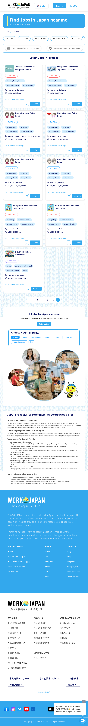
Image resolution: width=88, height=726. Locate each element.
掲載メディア (65, 628)
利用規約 (63, 638)
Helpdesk (71, 561)
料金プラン (12, 648)
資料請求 (74, 678)
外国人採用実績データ (16, 643)
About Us (71, 546)
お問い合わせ (16, 684)
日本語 (25, 337)
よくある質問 (13, 658)
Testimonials (13, 571)
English (15, 337)
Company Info (72, 566)
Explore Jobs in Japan (16, 556)
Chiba (47, 556)
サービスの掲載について (17, 668)
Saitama (48, 566)
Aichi (47, 576)
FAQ (69, 556)
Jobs (7, 31)
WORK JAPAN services (16, 566)
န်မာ (31, 342)
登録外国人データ (14, 633)
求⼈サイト (73, 684)
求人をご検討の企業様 (16, 623)
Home (10, 551)
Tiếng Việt (69, 337)
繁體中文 (58, 337)
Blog (69, 551)
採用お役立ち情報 (41, 652)
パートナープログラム (17, 663)
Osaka (47, 571)
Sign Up (73, 5)
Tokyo (47, 551)
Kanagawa (49, 561)
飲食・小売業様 (40, 633)
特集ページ (38, 618)
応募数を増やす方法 (41, 638)
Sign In (59, 5)
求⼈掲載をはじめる (19, 678)
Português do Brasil (19, 342)
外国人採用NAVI (40, 657)
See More (35, 104)
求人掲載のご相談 (43, 692)
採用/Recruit (65, 633)
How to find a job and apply (19, 561)
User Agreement (73, 571)
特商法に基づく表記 (67, 643)
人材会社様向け (40, 623)
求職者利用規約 (73, 576)
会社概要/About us (67, 623)
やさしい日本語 (35, 337)
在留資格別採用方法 (41, 643)
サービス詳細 (13, 628)
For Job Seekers (15, 546)
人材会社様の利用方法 (42, 628)
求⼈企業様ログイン (49, 678)
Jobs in (48, 546)
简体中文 (48, 337)
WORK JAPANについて (70, 618)
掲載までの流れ (14, 653)
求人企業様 (12, 618)
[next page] (58, 300)
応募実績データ (14, 638)
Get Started (44, 324)
